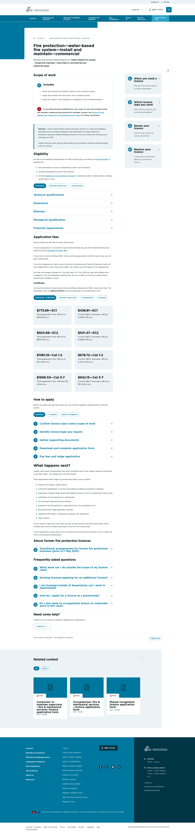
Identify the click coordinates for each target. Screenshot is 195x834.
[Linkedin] (118, 766)
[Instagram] (106, 766)
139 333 (166, 2)
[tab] (73, 195)
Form (45, 668)
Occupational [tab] (77, 186)
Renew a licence (69, 779)
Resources (30, 780)
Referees (39, 211)
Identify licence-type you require (61, 431)
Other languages (31, 829)
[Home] (37, 10)
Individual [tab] (39, 414)
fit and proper (102, 159)
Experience (41, 203)
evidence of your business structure (60, 176)
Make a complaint (69, 788)
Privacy (62, 827)
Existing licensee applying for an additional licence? (74, 577)
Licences (32, 18)
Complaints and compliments (154, 786)
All (36, 668)
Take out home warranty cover (75, 797)
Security (81, 827)
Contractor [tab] (39, 186)
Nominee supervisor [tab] (58, 186)
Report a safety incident (72, 766)
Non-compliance (113, 18)
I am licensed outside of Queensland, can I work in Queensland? (72, 586)
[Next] (142, 659)
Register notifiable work (72, 793)
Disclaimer (37, 827)
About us (128, 18)
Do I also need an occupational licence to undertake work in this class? (74, 604)
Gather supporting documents (59, 440)
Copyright (29, 827)
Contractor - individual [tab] (45, 298)
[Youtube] (112, 766)
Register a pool (68, 802)
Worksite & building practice (71, 18)
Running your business (48, 18)
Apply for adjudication (71, 761)
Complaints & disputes (93, 18)
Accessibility (71, 827)
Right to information (50, 827)
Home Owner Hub (160, 18)
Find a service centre (156, 768)
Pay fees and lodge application (60, 456)
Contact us (155, 2)
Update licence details (71, 784)
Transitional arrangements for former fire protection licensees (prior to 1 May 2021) (74, 550)
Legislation (90, 827)
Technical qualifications (49, 194)
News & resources (141, 18)
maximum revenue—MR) (57, 251)
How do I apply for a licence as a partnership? (70, 595)
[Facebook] (100, 766)
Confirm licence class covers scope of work (67, 423)
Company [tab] (102, 298)
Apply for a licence (70, 775)
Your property (32, 771)
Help (98, 827)
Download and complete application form (67, 448)
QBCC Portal (157, 10)
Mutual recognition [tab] (70, 414)
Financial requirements (48, 228)
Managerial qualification (49, 219)
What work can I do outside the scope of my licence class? (74, 569)
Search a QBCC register (72, 757)
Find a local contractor (71, 753)
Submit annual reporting (72, 770)
